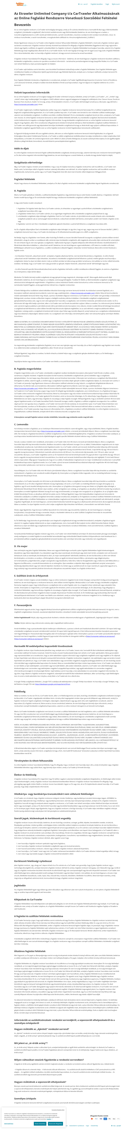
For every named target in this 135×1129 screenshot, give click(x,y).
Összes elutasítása (40, 1123)
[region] (33, 1117)
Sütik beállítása (8, 1123)
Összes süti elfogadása (55, 1123)
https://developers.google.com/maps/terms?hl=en (52, 684)
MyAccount (116, 4)
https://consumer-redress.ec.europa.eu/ (29, 639)
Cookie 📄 (50, 1119)
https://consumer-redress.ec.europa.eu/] (100, 636)
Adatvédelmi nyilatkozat (76, 1126)
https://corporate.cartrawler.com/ (26, 104)
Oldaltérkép (94, 1126)
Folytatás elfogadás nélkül (58, 1110)
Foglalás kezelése (97, 4)
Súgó (107, 4)
